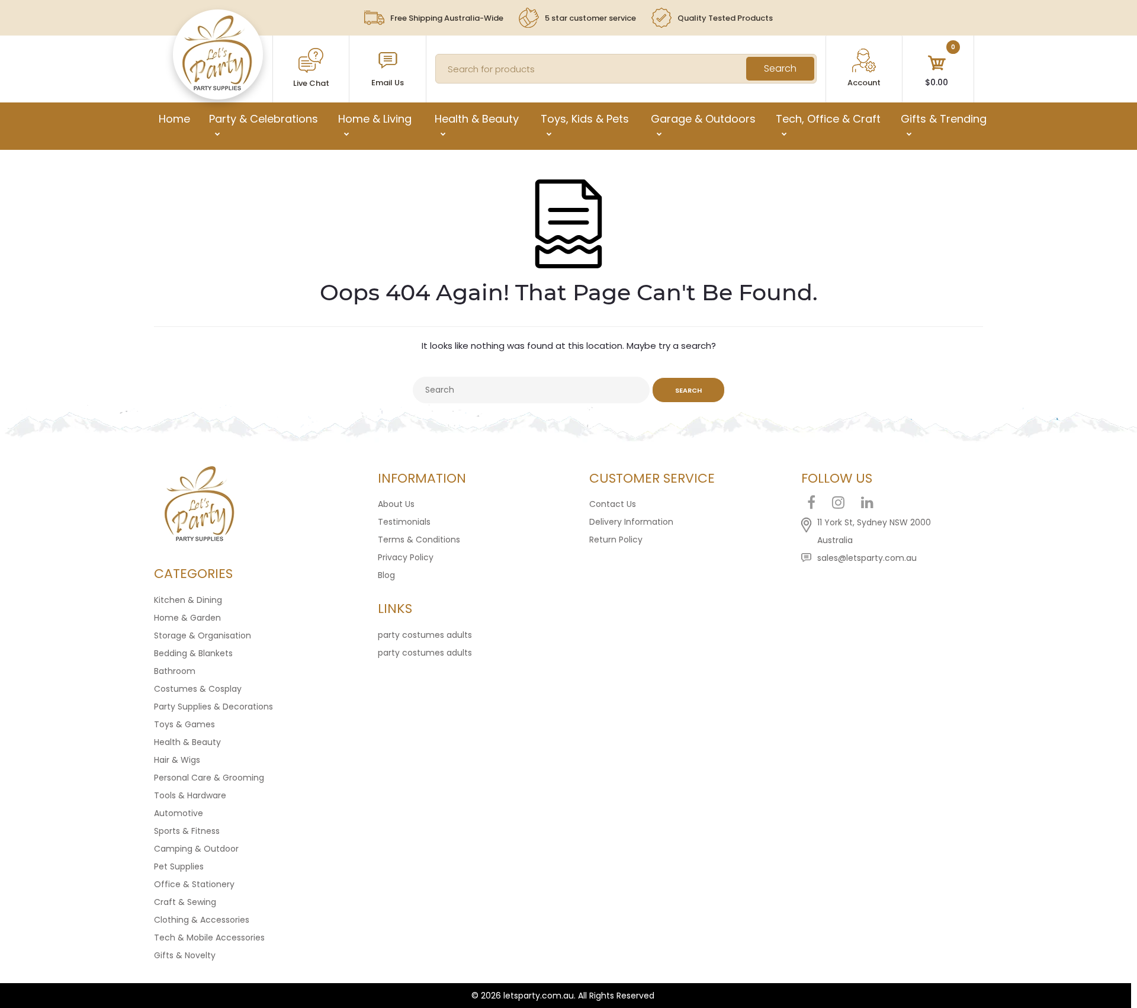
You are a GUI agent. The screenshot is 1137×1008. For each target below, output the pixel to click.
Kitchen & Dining (188, 600)
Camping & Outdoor (196, 849)
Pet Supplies (179, 866)
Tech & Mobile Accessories (209, 937)
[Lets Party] (218, 87)
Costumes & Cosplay (198, 689)
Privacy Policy (405, 557)
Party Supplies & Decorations (213, 706)
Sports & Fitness (187, 831)
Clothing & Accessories (201, 920)
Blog (386, 575)
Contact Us (612, 504)
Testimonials (404, 522)
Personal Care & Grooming (209, 778)
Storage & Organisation (202, 635)
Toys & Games (184, 724)
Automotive (178, 813)
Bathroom (174, 671)
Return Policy (616, 539)
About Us (396, 504)
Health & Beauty (187, 742)
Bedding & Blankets (193, 653)
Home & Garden (187, 618)
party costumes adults (425, 635)
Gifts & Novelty (185, 955)
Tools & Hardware (190, 795)
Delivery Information (631, 522)
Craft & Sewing (185, 902)
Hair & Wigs (177, 760)
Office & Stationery (194, 884)
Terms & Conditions (419, 539)
